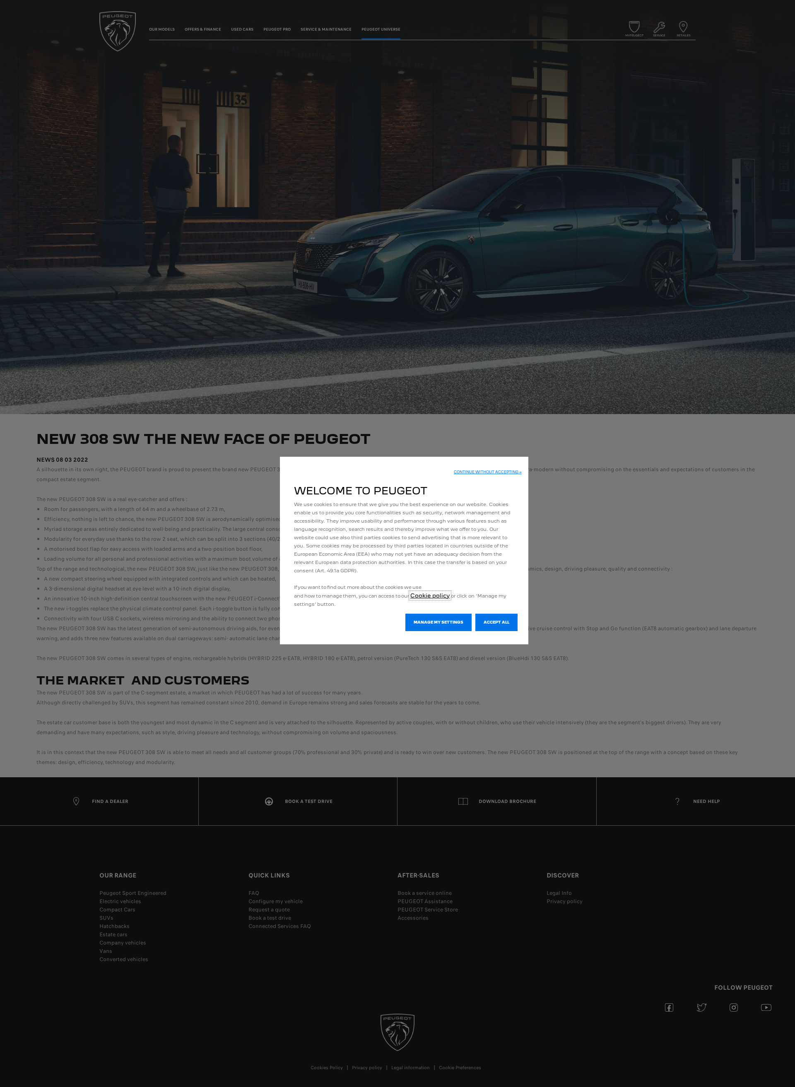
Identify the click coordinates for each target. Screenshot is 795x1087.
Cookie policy (430, 595)
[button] (488, 472)
